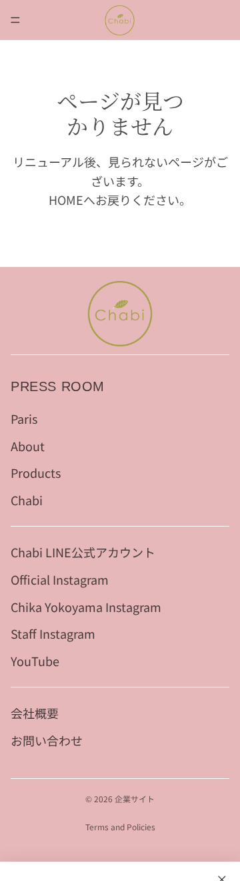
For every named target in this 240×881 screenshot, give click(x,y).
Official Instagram (60, 579)
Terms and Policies (120, 826)
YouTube (35, 661)
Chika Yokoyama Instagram (86, 606)
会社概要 (35, 712)
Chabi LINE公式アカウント (83, 552)
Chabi (27, 500)
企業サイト (135, 798)
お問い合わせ (47, 740)
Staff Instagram (53, 634)
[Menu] (15, 20)
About (28, 446)
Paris (24, 418)
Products (36, 473)
